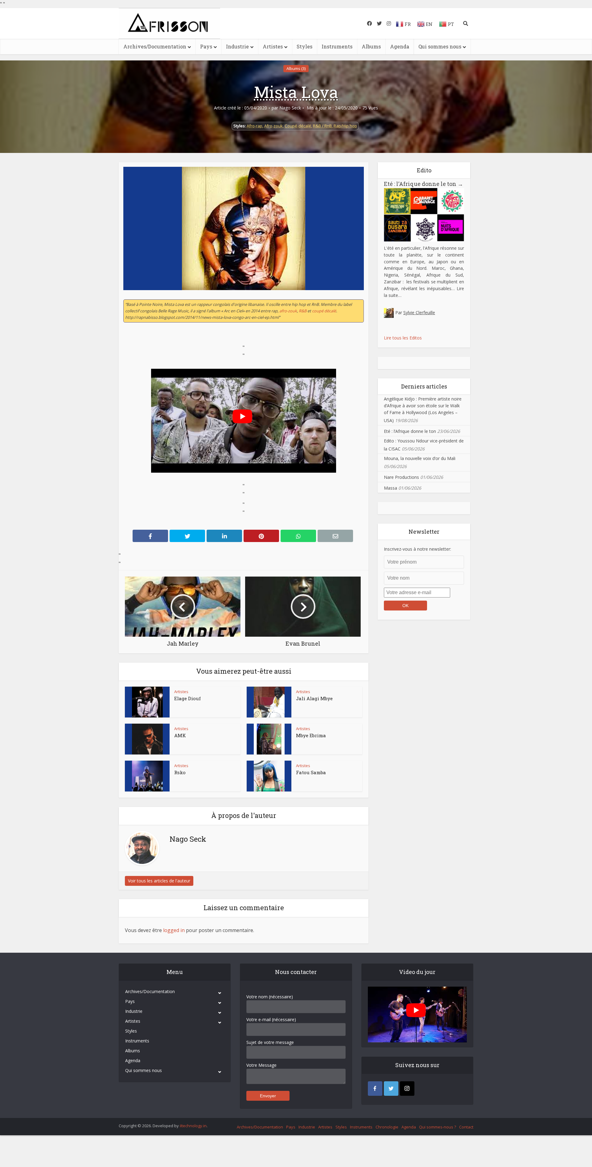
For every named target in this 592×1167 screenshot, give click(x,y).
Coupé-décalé (298, 126)
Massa (390, 488)
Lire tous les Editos (403, 338)
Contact (466, 1127)
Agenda (399, 46)
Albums (371, 46)
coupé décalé (324, 311)
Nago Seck (290, 108)
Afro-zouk (273, 126)
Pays (206, 46)
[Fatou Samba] (269, 776)
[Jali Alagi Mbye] (269, 702)
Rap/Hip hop (345, 126)
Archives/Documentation (154, 46)
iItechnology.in (193, 1125)
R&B (302, 311)
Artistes (273, 46)
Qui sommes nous (439, 46)
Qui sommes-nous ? (437, 1127)
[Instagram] (407, 1088)
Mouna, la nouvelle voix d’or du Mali (419, 458)
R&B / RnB (322, 126)
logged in (174, 930)
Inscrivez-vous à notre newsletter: (417, 549)
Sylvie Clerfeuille (419, 312)
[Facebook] (375, 1088)
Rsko (180, 772)
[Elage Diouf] (147, 702)
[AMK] (147, 739)
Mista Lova (296, 91)
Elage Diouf (187, 698)
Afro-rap (254, 126)
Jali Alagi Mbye (314, 698)
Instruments (337, 46)
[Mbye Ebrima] (269, 739)
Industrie (237, 46)
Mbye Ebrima (311, 735)
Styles (304, 46)
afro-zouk (288, 311)
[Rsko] (147, 776)
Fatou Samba (311, 772)
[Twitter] (391, 1088)
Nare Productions (401, 477)
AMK (180, 735)
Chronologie (387, 1127)
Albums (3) (296, 68)
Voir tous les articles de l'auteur (159, 881)
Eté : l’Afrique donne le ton (423, 183)
